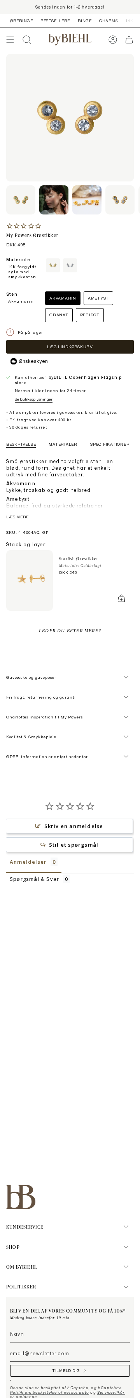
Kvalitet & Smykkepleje (31, 736)
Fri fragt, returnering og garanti (41, 697)
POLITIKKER (21, 1286)
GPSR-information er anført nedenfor (47, 756)
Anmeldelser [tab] (28, 861)
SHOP (13, 1247)
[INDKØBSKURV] (129, 40)
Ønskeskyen (33, 361)
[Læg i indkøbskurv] (121, 598)
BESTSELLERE (55, 20)
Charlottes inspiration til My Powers (44, 717)
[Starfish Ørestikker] (29, 580)
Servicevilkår (111, 1392)
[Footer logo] (20, 1197)
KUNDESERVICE (25, 1227)
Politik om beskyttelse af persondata (49, 1392)
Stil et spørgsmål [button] (73, 844)
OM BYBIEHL (21, 1267)
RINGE (85, 20)
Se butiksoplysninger (33, 399)
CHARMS (108, 20)
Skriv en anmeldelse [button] (73, 826)
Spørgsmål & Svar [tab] (34, 878)
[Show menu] (10, 40)
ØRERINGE (21, 20)
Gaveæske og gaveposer (31, 677)
